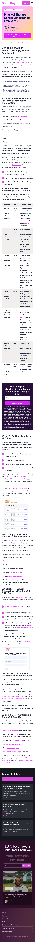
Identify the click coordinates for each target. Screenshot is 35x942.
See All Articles (17, 779)
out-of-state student (21, 116)
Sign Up (26, 3)
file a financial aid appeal (18, 696)
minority (22, 317)
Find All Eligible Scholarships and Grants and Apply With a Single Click (17, 35)
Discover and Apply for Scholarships (13, 9)
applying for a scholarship (13, 540)
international (21, 627)
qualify (4, 491)
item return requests (13, 748)
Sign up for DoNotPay (17, 403)
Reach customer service (10, 730)
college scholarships (22, 597)
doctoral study (16, 165)
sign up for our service (18, 491)
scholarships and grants (18, 65)
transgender (29, 627)
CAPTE (27, 223)
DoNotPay (8, 3)
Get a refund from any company (12, 752)
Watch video (9, 889)
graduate (25, 124)
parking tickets (6, 696)
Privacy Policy (18, 408)
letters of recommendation (15, 576)
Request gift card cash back (11, 744)
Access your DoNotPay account (14, 606)
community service (16, 572)
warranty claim (19, 740)
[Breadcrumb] (2, 43)
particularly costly (21, 62)
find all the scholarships (20, 488)
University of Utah (24, 310)
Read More (6, 797)
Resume (5, 561)
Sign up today (26, 865)
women (29, 625)
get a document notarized (16, 699)
